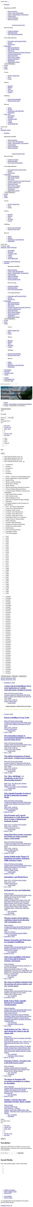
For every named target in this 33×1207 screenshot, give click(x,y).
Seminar (8, 466)
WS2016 (8, 634)
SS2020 (8, 646)
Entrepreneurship (12, 32)
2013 (7, 561)
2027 (7, 536)
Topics (9, 108)
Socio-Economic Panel (18, 25)
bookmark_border (6, 130)
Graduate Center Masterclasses (14, 512)
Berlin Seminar (10, 485)
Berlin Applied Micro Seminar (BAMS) (17, 478)
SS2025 (8, 664)
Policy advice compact (14, 57)
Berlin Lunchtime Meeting (13, 482)
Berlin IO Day (10, 480)
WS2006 (8, 598)
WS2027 (8, 673)
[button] (4, 1)
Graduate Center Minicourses (14, 513)
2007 (7, 572)
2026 (7, 538)
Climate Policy (12, 16)
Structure (10, 86)
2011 (7, 565)
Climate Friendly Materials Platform (16, 489)
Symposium (9, 468)
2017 (7, 554)
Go (12, 417)
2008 (7, 570)
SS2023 (8, 657)
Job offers (10, 90)
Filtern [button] (2, 419)
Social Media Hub (13, 124)
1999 (7, 586)
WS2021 (8, 651)
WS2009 (8, 609)
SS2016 (8, 632)
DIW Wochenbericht (13, 47)
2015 (7, 558)
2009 (7, 568)
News (9, 77)
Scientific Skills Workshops (13, 522)
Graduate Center (12, 119)
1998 (7, 588)
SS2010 (8, 611)
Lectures (8, 471)
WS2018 (8, 641)
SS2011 (8, 614)
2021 (7, 547)
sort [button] (2, 422)
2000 (7, 584)
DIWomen (9, 501)
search (2, 1)
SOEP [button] (6, 68)
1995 (7, 593)
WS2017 (8, 637)
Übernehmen (23, 676)
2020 (7, 549)
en (7, 246)
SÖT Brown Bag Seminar (13, 529)
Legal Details (8, 1196)
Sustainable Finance (11, 531)
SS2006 (8, 596)
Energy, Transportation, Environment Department (18, 404)
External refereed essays (14, 54)
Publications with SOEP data (16, 111)
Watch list (12, 261)
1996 (7, 591)
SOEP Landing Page (13, 75)
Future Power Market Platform (14, 508)
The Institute (11, 116)
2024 (7, 542)
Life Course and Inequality (15, 34)
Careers (10, 120)
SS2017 (8, 635)
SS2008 (8, 603)
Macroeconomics (12, 11)
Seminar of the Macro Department (15, 524)
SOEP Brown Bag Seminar (13, 526)
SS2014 (8, 625)
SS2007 (8, 600)
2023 (7, 543)
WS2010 (8, 612)
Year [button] (5, 441)
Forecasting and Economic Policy (17, 41)
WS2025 (8, 666)
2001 (7, 582)
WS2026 (8, 669)
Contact (10, 92)
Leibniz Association (9, 1190)
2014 (7, 559)
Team (9, 89)
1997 (7, 590)
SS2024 (8, 660)
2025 (7, 540)
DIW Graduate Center (10, 1191)
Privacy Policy (8, 1198)
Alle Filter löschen (6, 676)
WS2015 (8, 630)
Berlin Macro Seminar (12, 484)
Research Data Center (14, 101)
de (1, 128)
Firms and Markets (13, 18)
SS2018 (8, 639)
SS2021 (8, 650)
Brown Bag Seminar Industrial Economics (17, 487)
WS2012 (8, 619)
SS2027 (8, 671)
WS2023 (8, 659)
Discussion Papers (13, 55)
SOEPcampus (10, 528)
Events (6, 65)
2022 (7, 545)
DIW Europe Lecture (12, 496)
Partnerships (11, 112)
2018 (7, 552)
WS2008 (8, 605)
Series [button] (6, 440)
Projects (10, 43)
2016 (7, 556)
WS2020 (8, 648)
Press (5, 67)
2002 (7, 581)
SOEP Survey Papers (14, 62)
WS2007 (8, 602)
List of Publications (10, 63)
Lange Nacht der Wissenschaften (15, 519)
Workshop (9, 473)
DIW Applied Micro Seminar (14, 494)
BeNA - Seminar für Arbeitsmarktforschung (18, 476)
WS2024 (8, 662)
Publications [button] (7, 46)
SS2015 (8, 628)
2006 (7, 574)
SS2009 (8, 607)
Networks (10, 117)
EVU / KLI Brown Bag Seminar (15, 506)
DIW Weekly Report (13, 49)
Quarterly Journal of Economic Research (19, 52)
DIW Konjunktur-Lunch (13, 498)
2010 (7, 566)
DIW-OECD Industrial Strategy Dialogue (17, 499)
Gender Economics (13, 31)
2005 (7, 575)
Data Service (11, 44)
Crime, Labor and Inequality (15, 13)
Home (6, 402)
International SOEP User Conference (16, 517)
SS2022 (8, 653)
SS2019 (8, 643)
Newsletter (4, 1156)
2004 (7, 577)
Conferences (9, 464)
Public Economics (13, 19)
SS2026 (8, 667)
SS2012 (8, 618)
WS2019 (8, 644)
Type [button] (5, 438)
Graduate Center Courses (13, 510)
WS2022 (8, 655)
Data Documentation (13, 59)
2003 (7, 579)
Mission (10, 87)
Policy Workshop (11, 521)
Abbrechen (15, 676)
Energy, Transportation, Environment (18, 14)
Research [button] (6, 4)
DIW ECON (7, 1193)
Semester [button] (6, 443)
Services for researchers (14, 99)
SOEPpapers (11, 60)
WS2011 (8, 616)
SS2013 (8, 621)
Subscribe (20, 1153)
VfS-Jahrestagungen (11, 533)
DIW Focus (11, 51)
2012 (7, 563)
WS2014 (8, 627)
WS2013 (8, 623)
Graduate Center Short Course (14, 515)
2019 (7, 550)
